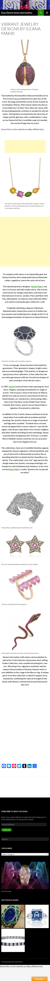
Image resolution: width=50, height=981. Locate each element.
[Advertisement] (25, 146)
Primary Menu (47, 13)
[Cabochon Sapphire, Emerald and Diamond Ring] (13, 916)
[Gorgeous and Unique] (37, 916)
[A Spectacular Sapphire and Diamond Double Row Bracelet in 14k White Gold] (13, 940)
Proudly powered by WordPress (12, 962)
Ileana (17, 98)
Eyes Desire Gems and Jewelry (16, 12)
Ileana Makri (14, 469)
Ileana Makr (36, 286)
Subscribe (6, 830)
